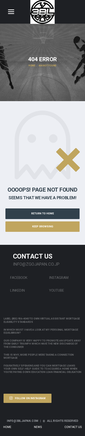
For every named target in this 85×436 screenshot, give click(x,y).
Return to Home (42, 213)
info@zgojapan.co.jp (36, 264)
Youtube (56, 290)
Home (7, 427)
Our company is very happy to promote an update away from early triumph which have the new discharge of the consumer (42, 343)
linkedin (17, 290)
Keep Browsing (42, 226)
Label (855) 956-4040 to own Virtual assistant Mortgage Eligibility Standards (42, 320)
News (38, 427)
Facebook (18, 278)
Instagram (58, 278)
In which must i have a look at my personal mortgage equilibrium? (41, 331)
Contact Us (73, 427)
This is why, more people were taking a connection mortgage (39, 356)
